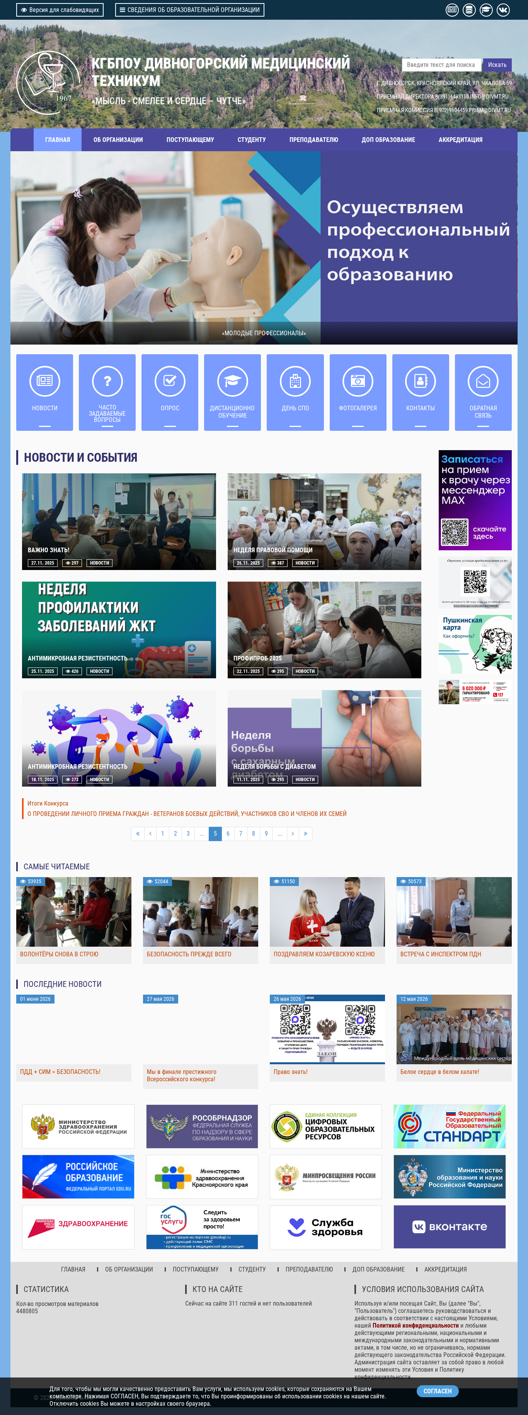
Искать (497, 64)
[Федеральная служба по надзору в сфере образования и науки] (202, 1126)
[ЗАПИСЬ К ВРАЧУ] (475, 500)
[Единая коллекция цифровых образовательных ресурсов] (326, 1126)
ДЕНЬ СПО (295, 408)
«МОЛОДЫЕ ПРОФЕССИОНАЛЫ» (264, 333)
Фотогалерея (358, 408)
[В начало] (138, 834)
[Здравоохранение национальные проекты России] (78, 1227)
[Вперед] (293, 834)
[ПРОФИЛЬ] (475, 582)
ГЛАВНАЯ (57, 139)
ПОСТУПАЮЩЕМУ (190, 139)
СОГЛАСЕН (438, 1391)
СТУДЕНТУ (252, 139)
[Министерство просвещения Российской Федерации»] (326, 1177)
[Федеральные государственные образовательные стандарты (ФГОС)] (449, 1126)
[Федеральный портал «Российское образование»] (78, 1177)
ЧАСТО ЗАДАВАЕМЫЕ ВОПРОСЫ (107, 413)
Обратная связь (483, 412)
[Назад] (150, 834)
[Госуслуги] (202, 1227)
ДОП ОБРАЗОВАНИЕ (388, 139)
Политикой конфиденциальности (416, 1325)
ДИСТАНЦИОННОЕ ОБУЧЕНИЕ (232, 412)
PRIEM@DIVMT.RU (490, 110)
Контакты (420, 408)
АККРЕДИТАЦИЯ (460, 139)
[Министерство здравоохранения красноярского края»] (202, 1177)
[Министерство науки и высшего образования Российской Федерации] (449, 1177)
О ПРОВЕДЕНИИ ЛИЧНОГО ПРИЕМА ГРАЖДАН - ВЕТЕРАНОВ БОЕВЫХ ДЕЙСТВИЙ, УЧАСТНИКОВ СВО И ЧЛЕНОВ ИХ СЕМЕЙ (187, 814)
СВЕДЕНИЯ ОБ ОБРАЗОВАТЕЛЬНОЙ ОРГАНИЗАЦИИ (194, 10)
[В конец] (305, 834)
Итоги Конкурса (47, 803)
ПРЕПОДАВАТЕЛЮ (314, 139)
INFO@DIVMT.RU (489, 96)
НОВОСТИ (45, 408)
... (201, 833)
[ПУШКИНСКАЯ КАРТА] (475, 644)
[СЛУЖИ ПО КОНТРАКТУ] (475, 692)
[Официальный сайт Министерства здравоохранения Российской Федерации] (78, 1126)
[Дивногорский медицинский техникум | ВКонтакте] (449, 1227)
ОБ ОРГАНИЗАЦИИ (118, 139)
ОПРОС (170, 408)
